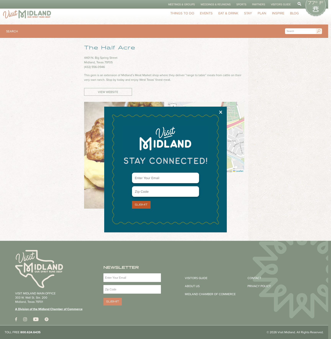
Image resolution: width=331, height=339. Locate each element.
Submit (141, 205)
